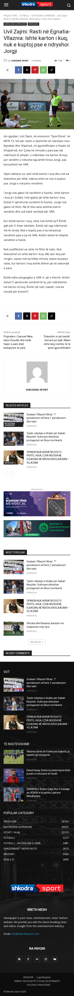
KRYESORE (33, 24)
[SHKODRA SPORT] (6, 60)
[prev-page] (6, 473)
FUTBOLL (24, 15)
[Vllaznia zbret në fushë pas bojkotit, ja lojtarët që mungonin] (14, 757)
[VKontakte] (54, 959)
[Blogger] (19, 959)
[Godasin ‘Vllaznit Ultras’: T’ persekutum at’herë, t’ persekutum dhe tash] (14, 420)
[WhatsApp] (43, 70)
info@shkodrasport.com (25, 933)
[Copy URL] (51, 70)
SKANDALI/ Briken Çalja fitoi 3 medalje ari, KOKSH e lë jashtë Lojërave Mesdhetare (48, 793)
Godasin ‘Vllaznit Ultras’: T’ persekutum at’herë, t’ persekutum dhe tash (46, 418)
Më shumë (36, 641)
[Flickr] (36, 959)
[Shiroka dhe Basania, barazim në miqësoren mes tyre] (14, 629)
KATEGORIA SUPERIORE (43, 15)
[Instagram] (45, 959)
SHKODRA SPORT (20, 60)
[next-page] (11, 473)
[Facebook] (18, 70)
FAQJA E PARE (11, 15)
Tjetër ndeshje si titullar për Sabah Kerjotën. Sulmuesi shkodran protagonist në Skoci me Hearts (46, 437)
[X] (26, 70)
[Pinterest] (35, 70)
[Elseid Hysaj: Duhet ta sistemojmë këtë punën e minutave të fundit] (14, 776)
